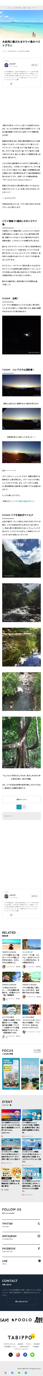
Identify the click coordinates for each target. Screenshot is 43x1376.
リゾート (8, 816)
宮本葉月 (38, 966)
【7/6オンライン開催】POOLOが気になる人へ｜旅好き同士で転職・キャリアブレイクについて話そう (32, 1157)
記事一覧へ (35, 65)
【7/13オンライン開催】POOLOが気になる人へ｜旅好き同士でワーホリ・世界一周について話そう (11, 1155)
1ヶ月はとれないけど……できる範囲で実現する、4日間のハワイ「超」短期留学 (11, 991)
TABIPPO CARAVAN (9, 952)
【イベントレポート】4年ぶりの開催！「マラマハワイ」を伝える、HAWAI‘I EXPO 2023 (31, 1024)
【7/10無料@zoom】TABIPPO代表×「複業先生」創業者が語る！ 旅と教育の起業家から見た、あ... (31, 1127)
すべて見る (37, 1050)
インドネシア (27, 952)
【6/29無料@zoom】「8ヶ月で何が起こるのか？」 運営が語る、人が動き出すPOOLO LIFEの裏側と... (31, 1186)
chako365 (12, 64)
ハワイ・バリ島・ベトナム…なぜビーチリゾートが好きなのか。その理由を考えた (30, 959)
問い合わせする (21, 1301)
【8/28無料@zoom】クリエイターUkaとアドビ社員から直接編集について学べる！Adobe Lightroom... (10, 1127)
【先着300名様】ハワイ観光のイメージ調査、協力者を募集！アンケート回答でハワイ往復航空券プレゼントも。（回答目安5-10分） (11, 1026)
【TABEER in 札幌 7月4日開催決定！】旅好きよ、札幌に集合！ (10, 1183)
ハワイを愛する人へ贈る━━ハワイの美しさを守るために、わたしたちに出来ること (10, 959)
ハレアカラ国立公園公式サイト (23, 501)
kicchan (39, 1032)
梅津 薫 (18, 966)
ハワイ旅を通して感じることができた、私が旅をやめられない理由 (30, 990)
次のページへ (21, 799)
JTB (8, 284)
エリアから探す (8, 1017)
